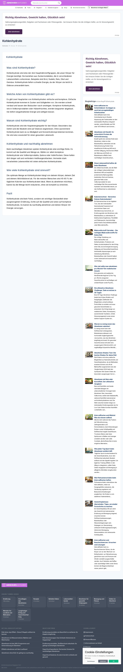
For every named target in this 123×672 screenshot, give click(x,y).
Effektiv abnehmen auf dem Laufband (14, 649)
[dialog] (102, 656)
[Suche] (59, 3)
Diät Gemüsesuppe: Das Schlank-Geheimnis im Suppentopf (59, 639)
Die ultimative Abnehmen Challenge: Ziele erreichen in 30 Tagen (105, 290)
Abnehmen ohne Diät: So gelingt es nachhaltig (17, 653)
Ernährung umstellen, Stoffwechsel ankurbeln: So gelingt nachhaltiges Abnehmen (60, 644)
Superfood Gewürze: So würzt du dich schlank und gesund (60, 656)
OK (114, 661)
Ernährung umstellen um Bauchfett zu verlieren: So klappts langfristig (60, 633)
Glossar (88, 647)
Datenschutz (89, 636)
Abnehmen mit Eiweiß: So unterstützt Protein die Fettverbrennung (104, 134)
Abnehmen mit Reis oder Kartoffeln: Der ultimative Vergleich (104, 381)
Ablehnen (103, 661)
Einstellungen (91, 661)
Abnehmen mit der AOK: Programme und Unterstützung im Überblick (15, 644)
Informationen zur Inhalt (93, 643)
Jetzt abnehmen (14, 31)
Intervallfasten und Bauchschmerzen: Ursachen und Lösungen (105, 542)
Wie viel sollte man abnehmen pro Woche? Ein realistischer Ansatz (105, 268)
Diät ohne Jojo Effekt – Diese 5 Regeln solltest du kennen (18, 633)
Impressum (89, 632)
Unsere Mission (90, 639)
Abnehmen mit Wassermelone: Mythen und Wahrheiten (16, 639)
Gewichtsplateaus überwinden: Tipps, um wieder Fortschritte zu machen (105, 504)
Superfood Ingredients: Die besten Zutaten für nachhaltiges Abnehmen (58, 650)
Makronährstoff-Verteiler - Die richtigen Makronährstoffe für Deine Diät (106, 232)
